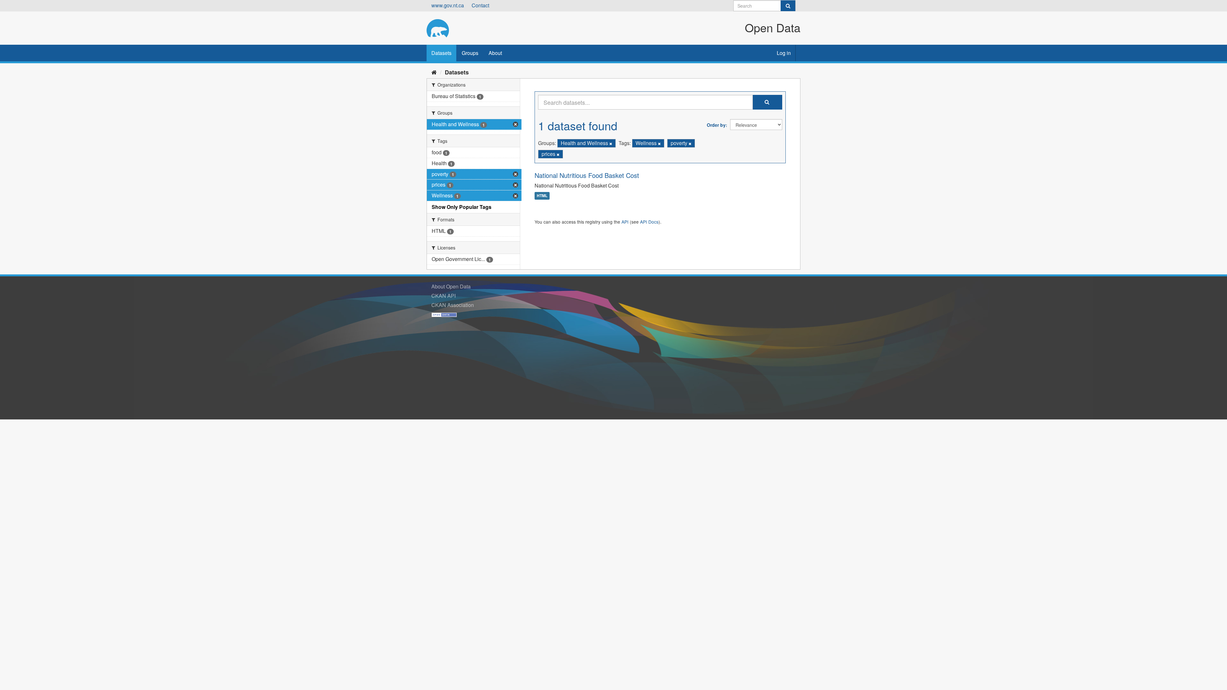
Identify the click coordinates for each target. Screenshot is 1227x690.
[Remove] (610, 143)
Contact (480, 5)
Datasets (441, 53)
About (495, 53)
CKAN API (443, 295)
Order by (716, 125)
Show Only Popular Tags (461, 207)
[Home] (434, 72)
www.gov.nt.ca (447, 5)
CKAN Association (452, 305)
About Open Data (451, 286)
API (625, 221)
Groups (470, 53)
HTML (542, 196)
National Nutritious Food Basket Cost (587, 175)
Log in (784, 53)
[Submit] (788, 5)
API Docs (649, 221)
